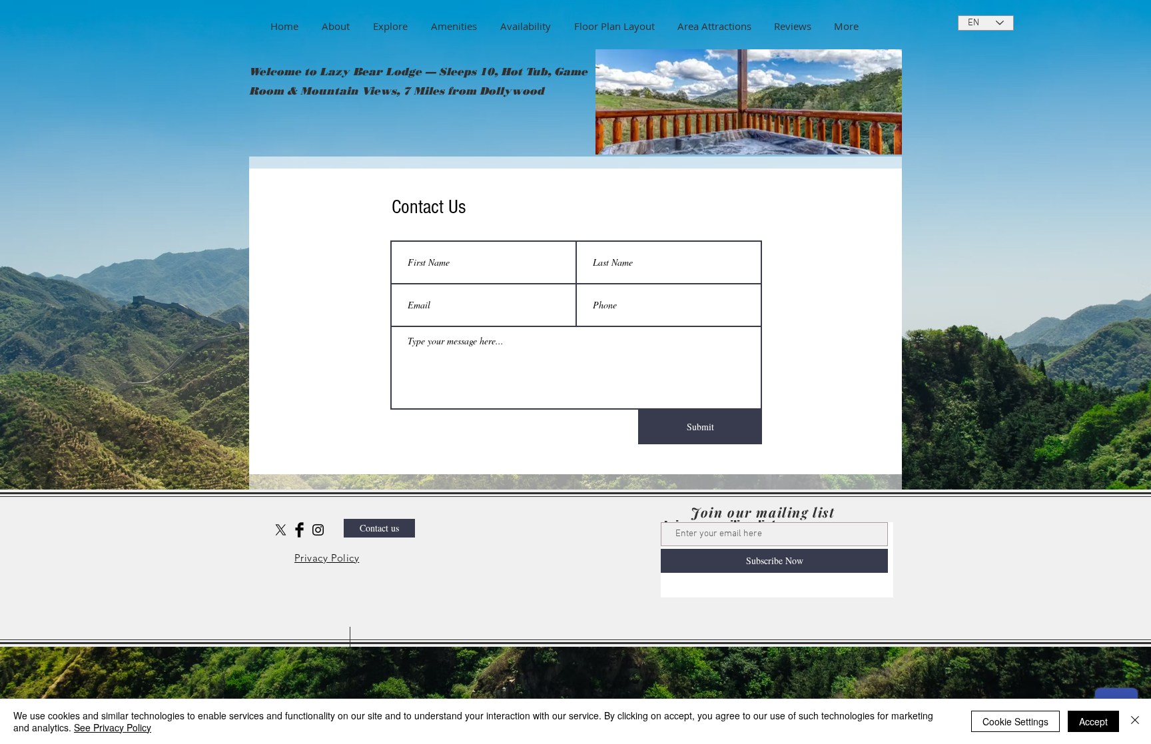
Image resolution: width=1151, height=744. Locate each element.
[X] (280, 530)
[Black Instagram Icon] (318, 530)
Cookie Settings (1015, 721)
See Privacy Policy (112, 727)
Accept (1093, 721)
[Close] (1135, 721)
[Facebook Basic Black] (299, 530)
